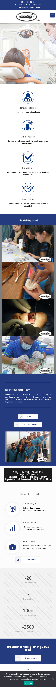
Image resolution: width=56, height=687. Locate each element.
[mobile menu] (52, 15)
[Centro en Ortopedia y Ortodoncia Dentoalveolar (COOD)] (28, 16)
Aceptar (28, 683)
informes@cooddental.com (29, 7)
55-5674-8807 (22, 5)
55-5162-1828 (36, 5)
